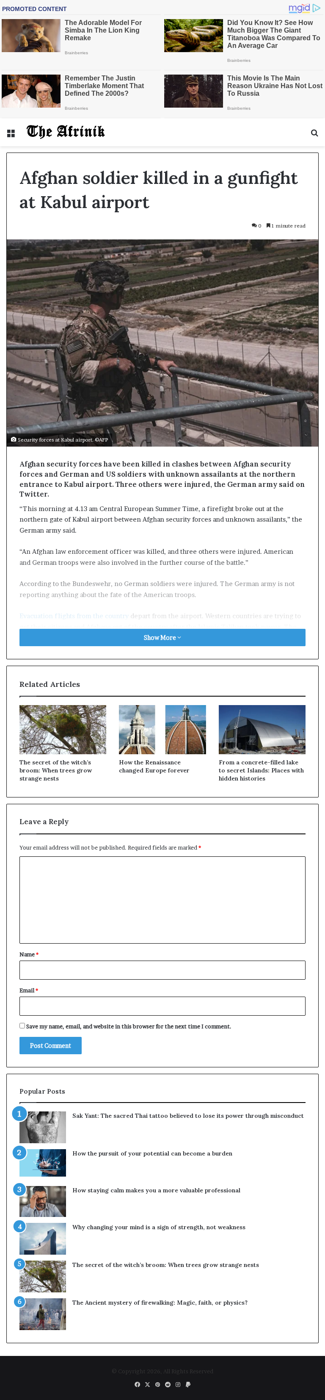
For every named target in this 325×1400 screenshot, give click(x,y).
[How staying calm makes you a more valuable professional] (42, 1201)
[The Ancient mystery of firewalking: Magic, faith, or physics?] (42, 1314)
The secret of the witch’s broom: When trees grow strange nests (55, 770)
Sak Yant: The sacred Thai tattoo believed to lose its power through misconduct (188, 1115)
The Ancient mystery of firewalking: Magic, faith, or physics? (160, 1302)
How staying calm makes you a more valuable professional (156, 1190)
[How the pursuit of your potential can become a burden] (42, 1164)
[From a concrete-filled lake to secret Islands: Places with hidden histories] (262, 729)
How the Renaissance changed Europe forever (154, 766)
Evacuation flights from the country (74, 616)
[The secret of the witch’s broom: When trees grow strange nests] (62, 729)
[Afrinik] (66, 132)
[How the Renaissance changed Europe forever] (162, 729)
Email (28, 990)
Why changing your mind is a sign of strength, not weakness (158, 1227)
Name (29, 954)
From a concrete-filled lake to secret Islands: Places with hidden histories (261, 770)
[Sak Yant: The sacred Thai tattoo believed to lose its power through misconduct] (42, 1127)
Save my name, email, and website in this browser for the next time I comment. (128, 1026)
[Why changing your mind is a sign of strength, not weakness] (42, 1239)
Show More (160, 637)
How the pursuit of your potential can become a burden (152, 1153)
